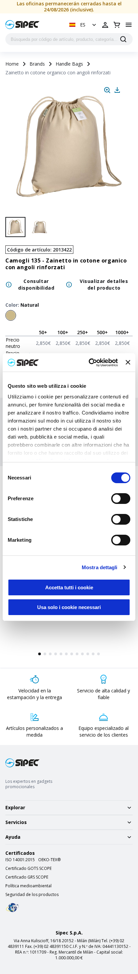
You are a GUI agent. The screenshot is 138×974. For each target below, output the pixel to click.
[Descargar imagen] (117, 90)
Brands (37, 64)
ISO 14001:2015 (20, 860)
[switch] (120, 498)
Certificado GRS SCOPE (26, 877)
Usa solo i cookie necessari (69, 607)
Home (12, 64)
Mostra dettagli (100, 567)
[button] (83, 24)
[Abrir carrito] (117, 25)
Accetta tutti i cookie (69, 587)
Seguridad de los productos (32, 894)
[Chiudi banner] (128, 362)
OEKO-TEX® (49, 860)
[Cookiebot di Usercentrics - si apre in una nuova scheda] (89, 362)
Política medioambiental (28, 886)
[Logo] (22, 24)
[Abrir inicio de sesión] (105, 25)
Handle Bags (69, 64)
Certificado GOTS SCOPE (28, 868)
